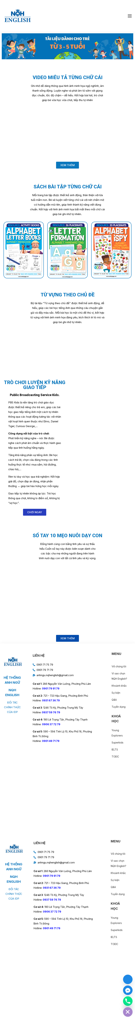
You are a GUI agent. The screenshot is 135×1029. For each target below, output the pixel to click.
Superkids (117, 742)
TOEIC (115, 756)
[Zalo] (128, 979)
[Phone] (128, 1001)
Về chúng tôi (119, 666)
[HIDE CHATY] (128, 1012)
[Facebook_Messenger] (128, 990)
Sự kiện (116, 692)
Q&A (114, 699)
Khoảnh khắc (119, 685)
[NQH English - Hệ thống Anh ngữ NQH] (18, 16)
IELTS (115, 749)
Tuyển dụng (119, 706)
